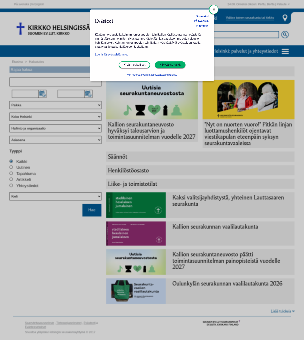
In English (202, 25)
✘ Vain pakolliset (134, 64)
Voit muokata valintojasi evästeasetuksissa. (152, 74)
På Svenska (201, 20)
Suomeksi (202, 16)
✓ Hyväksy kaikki (170, 64)
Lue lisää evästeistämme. (111, 54)
